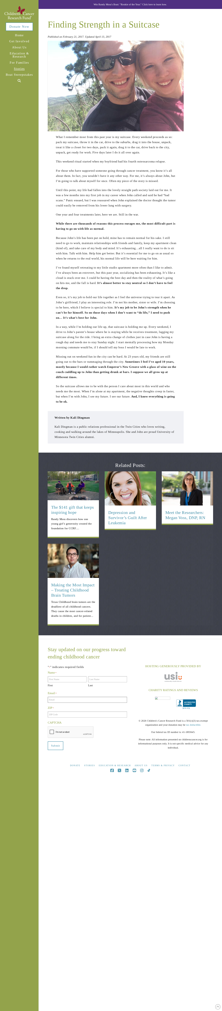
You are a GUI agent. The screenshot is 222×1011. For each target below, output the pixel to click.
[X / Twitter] (119, 770)
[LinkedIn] (127, 770)
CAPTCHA (54, 722)
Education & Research (115, 765)
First (50, 685)
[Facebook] (112, 770)
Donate (75, 765)
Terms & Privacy (163, 765)
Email (52, 693)
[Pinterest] (149, 770)
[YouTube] (134, 770)
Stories (89, 765)
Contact (184, 765)
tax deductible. (193, 725)
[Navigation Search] (19, 81)
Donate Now (19, 26)
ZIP (51, 707)
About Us (141, 765)
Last (90, 685)
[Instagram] (141, 770)
